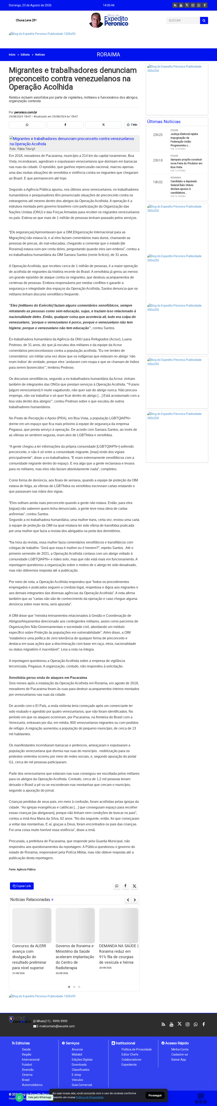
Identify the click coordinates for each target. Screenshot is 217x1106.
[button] (69, 987)
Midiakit (77, 1054)
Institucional (125, 1043)
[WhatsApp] (19, 1097)
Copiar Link (23, 886)
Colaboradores (131, 1059)
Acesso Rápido (176, 1043)
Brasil (25, 1080)
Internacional (30, 1059)
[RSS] (175, 5)
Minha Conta (179, 1049)
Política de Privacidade (137, 1049)
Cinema (27, 1074)
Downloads (79, 1064)
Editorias (22, 1043)
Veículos (77, 1080)
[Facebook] (204, 5)
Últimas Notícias (164, 121)
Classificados (80, 1069)
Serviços (72, 1043)
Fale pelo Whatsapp (39, 1097)
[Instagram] (193, 5)
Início (12, 54)
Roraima (108, 55)
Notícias (40, 54)
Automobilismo (32, 1085)
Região (26, 1054)
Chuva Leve (25, 20)
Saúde (26, 1049)
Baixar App (178, 1059)
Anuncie (77, 1049)
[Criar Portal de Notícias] (200, 1098)
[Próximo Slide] (134, 900)
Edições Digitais (82, 1059)
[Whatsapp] (199, 5)
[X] (187, 5)
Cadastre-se (179, 1054)
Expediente (129, 1064)
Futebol (27, 1064)
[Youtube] (181, 5)
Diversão (28, 1069)
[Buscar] (204, 20)
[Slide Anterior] (127, 900)
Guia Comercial (82, 1085)
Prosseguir (155, 1095)
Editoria (25, 54)
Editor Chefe (130, 1054)
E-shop (76, 1074)
